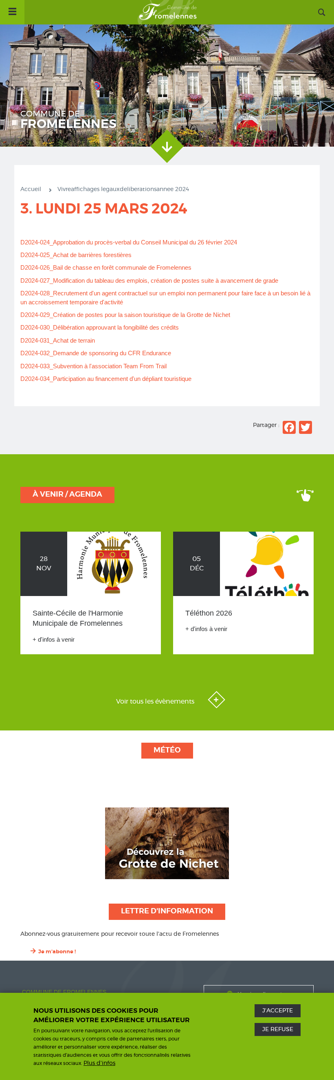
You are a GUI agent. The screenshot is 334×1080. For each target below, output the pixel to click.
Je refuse (277, 1029)
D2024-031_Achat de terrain (57, 340)
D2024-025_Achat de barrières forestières (76, 254)
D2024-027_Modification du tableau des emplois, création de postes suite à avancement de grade (149, 280)
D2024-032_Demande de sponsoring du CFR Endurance (95, 353)
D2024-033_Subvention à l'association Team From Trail (93, 366)
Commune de (68, 120)
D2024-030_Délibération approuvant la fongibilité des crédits (99, 327)
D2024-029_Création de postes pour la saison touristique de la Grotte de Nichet (125, 314)
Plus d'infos (99, 1063)
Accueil (167, 12)
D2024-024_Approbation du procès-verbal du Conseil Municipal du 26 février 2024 (128, 242)
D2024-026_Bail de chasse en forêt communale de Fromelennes (105, 267)
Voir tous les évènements (156, 701)
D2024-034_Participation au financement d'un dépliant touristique (105, 378)
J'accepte (277, 1011)
